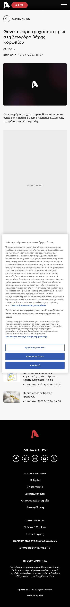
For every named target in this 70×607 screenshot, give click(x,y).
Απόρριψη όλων (35, 356)
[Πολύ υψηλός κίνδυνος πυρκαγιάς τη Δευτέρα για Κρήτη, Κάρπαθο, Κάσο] (11, 376)
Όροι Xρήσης (35, 534)
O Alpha (35, 480)
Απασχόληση (35, 507)
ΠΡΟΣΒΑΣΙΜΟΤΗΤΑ (35, 560)
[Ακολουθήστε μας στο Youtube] (44, 458)
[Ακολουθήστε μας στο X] (54, 458)
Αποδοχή (35, 365)
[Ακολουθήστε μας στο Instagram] (35, 458)
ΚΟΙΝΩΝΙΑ (9, 54)
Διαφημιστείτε (35, 493)
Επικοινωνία (35, 487)
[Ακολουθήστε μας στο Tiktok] (25, 458)
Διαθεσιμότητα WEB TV (35, 547)
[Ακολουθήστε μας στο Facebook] (16, 458)
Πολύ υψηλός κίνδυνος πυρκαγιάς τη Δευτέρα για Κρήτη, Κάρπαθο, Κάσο (40, 376)
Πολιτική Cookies (35, 527)
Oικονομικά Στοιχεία (35, 500)
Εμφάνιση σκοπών (35, 347)
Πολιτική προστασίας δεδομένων (35, 540)
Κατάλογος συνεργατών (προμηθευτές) (26, 337)
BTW (41, 595)
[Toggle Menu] (64, 5)
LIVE (21, 5)
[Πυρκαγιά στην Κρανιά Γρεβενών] (11, 397)
